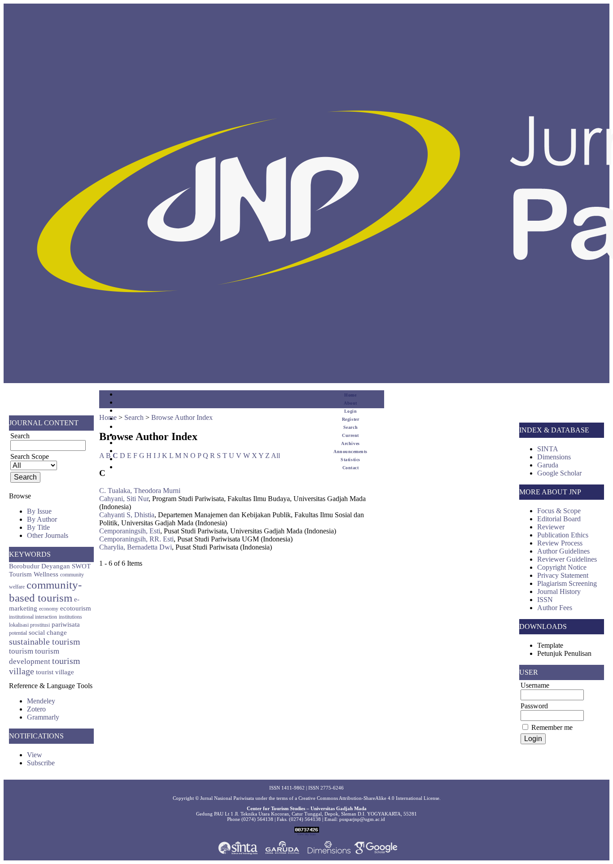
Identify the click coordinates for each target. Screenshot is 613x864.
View (34, 755)
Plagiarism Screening (567, 583)
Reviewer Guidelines (567, 559)
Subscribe (41, 763)
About (350, 403)
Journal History (559, 591)
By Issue (39, 511)
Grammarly (43, 717)
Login (350, 411)
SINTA (547, 449)
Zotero (36, 709)
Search (350, 427)
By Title (38, 527)
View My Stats (306, 834)
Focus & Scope (559, 511)
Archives (350, 443)
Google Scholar (559, 473)
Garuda (547, 465)
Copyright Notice (562, 567)
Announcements (350, 451)
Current (350, 435)
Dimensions (554, 457)
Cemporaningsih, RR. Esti (136, 539)
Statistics (350, 459)
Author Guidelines (563, 551)
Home (350, 395)
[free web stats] (306, 830)
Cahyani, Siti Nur (124, 498)
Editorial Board (559, 519)
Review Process (559, 543)
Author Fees (554, 607)
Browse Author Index (182, 417)
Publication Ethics (562, 535)
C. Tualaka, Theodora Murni (139, 490)
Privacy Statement (562, 575)
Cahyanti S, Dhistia (126, 515)
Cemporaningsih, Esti (129, 531)
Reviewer (551, 527)
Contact (350, 467)
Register (350, 419)
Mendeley (41, 701)
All (275, 455)
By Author (42, 519)
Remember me (552, 727)
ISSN (545, 599)
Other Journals (47, 535)
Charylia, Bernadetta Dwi (135, 547)
